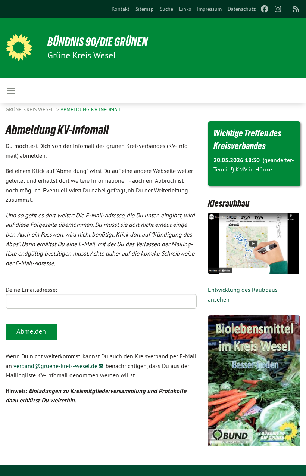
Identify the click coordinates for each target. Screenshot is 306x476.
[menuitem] (120, 9)
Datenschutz (242, 9)
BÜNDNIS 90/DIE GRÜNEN (97, 42)
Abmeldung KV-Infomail (90, 109)
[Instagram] (278, 9)
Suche (166, 9)
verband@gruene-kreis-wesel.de (55, 366)
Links (185, 9)
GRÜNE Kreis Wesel (30, 109)
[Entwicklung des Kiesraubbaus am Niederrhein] (254, 243)
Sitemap (144, 9)
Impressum (209, 9)
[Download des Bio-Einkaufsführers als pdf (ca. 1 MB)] (254, 380)
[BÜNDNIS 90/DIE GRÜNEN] (19, 47)
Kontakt (120, 9)
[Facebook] (264, 9)
